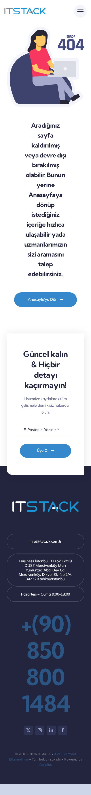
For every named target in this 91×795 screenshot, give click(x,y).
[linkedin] (51, 730)
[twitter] (28, 730)
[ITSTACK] (25, 9)
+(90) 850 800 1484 (45, 663)
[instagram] (39, 730)
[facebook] (62, 730)
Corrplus (45, 764)
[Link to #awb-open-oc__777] (80, 11)
